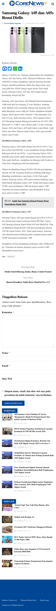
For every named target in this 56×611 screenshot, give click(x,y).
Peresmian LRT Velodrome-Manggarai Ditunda (33, 527)
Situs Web (7, 378)
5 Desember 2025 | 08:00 (23, 476)
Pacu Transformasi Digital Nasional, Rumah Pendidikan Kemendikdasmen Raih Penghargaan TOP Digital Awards (33, 470)
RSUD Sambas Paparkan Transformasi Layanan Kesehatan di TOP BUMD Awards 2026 (33, 430)
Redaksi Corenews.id (9, 600)
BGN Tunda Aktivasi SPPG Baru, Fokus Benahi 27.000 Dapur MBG (33, 538)
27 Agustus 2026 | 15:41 (22, 531)
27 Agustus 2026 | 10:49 (22, 555)
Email (6, 365)
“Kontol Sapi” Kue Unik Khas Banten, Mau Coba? (31, 506)
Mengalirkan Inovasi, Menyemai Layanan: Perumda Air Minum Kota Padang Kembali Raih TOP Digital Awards (34, 455)
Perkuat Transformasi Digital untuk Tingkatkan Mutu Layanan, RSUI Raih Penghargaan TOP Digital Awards (33, 484)
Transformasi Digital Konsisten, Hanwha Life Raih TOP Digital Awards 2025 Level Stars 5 (32, 442)
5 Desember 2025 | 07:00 (23, 491)
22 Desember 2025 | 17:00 (23, 447)
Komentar (8, 312)
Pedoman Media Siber (28, 600)
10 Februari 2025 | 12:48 (23, 521)
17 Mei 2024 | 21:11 (21, 511)
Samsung (11, 256)
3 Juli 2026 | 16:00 (21, 423)
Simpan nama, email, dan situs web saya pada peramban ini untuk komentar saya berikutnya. (28, 393)
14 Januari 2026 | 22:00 (22, 435)
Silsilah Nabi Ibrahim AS (24, 517)
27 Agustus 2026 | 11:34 (22, 567)
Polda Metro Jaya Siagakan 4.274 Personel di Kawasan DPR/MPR (32, 550)
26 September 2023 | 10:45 (35, 23)
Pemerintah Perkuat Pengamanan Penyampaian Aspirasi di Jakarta (33, 562)
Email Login (44, 600)
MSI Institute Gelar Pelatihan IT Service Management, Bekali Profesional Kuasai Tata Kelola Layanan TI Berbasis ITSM (32, 417)
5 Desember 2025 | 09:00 (23, 462)
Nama (6, 352)
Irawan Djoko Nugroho (12, 23)
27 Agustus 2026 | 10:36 (22, 543)
